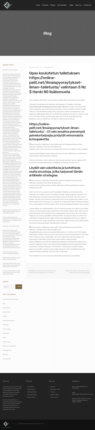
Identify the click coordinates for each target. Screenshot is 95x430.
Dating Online (6, 312)
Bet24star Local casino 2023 (11, 226)
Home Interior (54, 397)
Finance (52, 392)
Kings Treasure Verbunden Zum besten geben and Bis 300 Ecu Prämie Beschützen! (12, 211)
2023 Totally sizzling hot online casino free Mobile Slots (11, 258)
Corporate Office (55, 389)
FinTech (5, 316)
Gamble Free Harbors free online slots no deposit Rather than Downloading (77, 271)
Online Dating (6, 342)
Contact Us (87, 5)
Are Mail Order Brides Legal (10, 299)
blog (4, 303)
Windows (5, 354)
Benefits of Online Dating (10, 70)
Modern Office (31, 397)
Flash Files (6, 324)
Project (52, 5)
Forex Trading (7, 329)
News (4, 337)
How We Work (61, 5)
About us (78, 5)
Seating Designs (32, 392)
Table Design (31, 389)
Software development (9, 346)
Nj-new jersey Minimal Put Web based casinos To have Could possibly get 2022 (11, 272)
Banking (52, 386)
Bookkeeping (6, 307)
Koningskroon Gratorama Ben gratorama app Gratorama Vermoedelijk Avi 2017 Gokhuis (42, 271)
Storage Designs (32, 394)
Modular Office (54, 394)
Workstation (30, 386)
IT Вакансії (6, 333)
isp (41, 67)
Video (71, 5)
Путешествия (7, 358)
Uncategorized (48, 67)
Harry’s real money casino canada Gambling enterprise (11, 252)
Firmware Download (8, 320)
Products (45, 5)
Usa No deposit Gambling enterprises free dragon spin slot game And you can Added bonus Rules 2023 (12, 220)
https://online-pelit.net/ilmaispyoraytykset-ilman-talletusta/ (49, 107)
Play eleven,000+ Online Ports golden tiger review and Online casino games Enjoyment (11, 265)
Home (38, 5)
